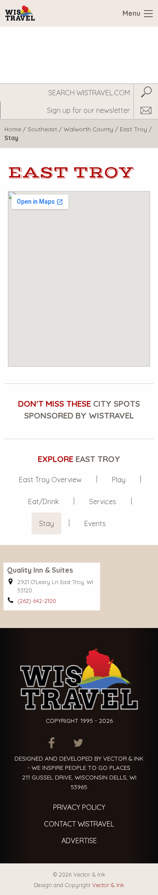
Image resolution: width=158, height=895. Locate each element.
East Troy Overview (50, 479)
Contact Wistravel (79, 823)
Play (119, 479)
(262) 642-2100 (37, 600)
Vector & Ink (108, 884)
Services (102, 501)
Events (95, 523)
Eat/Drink (43, 501)
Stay (46, 523)
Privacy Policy (79, 807)
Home (12, 129)
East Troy (133, 129)
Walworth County (88, 129)
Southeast (42, 129)
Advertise (79, 840)
